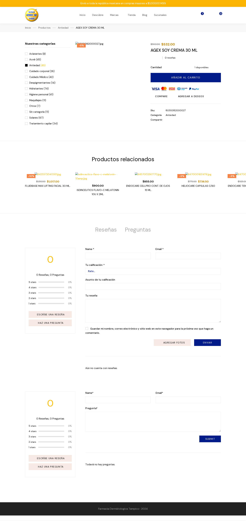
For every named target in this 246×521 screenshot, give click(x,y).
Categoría (156, 115)
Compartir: (157, 119)
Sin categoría (39, 112)
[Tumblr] (182, 120)
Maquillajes (37, 100)
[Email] (187, 120)
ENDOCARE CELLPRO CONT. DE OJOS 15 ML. (148, 188)
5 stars (32, 282)
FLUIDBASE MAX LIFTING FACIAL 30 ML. (47, 186)
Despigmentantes (42, 82)
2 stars (32, 298)
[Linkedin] (177, 120)
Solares (36, 117)
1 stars (32, 303)
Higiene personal (41, 94)
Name (89, 249)
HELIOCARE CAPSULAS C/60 (198, 186)
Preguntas (138, 229)
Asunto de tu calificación (100, 279)
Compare (161, 96)
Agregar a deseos (191, 96)
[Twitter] (172, 120)
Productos (44, 27)
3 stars (32, 292)
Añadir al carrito (185, 77)
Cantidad (156, 67)
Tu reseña (91, 295)
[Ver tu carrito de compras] (218, 15)
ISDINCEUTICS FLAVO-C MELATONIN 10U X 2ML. (98, 192)
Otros (34, 106)
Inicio (28, 27)
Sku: (153, 110)
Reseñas (106, 229)
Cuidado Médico (41, 77)
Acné (35, 59)
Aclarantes (37, 54)
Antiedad (63, 27)
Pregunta (91, 408)
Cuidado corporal (42, 71)
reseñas (170, 57)
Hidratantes (39, 88)
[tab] (106, 230)
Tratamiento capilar (43, 123)
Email (159, 249)
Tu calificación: (95, 265)
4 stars (32, 287)
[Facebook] (166, 120)
